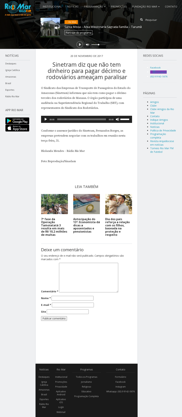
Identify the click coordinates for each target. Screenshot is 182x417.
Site (43, 311)
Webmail (61, 412)
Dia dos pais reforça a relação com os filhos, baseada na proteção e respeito (117, 227)
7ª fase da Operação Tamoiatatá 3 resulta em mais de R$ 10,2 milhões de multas (54, 227)
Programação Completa (86, 396)
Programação (94, 6)
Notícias (73, 6)
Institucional (52, 6)
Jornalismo (86, 381)
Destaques (10, 63)
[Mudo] (117, 119)
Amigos (154, 102)
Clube (153, 105)
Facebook (120, 381)
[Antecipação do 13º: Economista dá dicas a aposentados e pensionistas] (86, 204)
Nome (46, 298)
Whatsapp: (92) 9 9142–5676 (120, 391)
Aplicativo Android (61, 393)
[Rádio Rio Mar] (18, 4)
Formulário (120, 376)
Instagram (121, 386)
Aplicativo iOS (61, 401)
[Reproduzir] (45, 119)
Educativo (86, 391)
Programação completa (158, 135)
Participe (78, 32)
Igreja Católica (12, 70)
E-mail (46, 305)
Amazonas (10, 76)
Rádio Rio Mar (12, 96)
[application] (86, 119)
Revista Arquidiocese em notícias (162, 142)
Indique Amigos (159, 119)
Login (61, 407)
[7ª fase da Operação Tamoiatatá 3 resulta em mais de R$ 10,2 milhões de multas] (54, 204)
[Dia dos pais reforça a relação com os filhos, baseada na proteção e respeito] (118, 204)
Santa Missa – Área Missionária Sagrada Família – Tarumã (103, 27)
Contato (171, 6)
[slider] (125, 119)
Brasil (8, 83)
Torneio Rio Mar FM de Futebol (161, 150)
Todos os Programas (86, 376)
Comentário (49, 291)
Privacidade (61, 386)
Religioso (86, 386)
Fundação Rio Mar (145, 6)
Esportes (9, 89)
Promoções (119, 6)
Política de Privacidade (163, 130)
